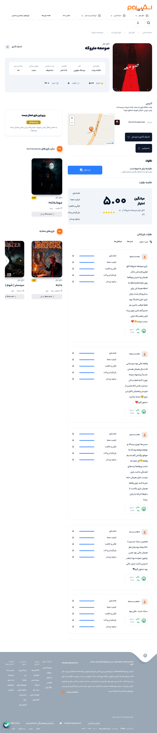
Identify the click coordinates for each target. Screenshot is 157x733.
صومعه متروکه (97, 32)
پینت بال (36, 690)
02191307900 (14, 723)
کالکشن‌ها (35, 670)
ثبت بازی (11, 680)
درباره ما (11, 675)
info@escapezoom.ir (70, 663)
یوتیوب (6, 729)
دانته (59, 285)
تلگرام (38, 729)
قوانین (49, 682)
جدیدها (130, 241)
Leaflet (109, 143)
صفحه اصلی (147, 32)
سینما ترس (35, 680)
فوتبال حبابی (34, 695)
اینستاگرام (22, 729)
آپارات (13, 729)
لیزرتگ (37, 685)
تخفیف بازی (22, 690)
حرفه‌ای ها (118, 241)
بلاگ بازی (48, 687)
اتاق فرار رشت (116, 32)
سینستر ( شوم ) (14, 285)
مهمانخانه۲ (55, 203)
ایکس (31, 729)
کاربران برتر (23, 704)
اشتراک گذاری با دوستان (140, 137)
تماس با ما (10, 670)
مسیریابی (146, 148)
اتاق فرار (132, 32)
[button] (91, 129)
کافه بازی (36, 699)
